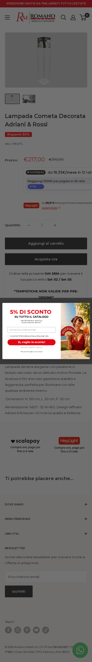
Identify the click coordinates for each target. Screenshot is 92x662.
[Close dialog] (86, 306)
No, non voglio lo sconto (31, 347)
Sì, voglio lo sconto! (31, 342)
